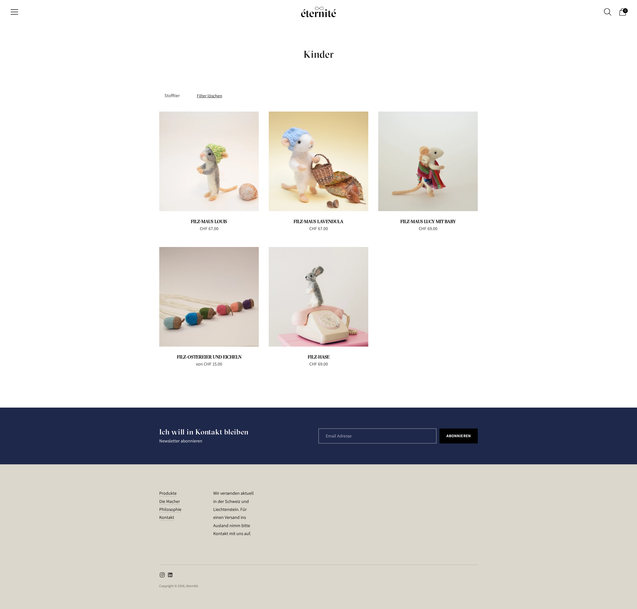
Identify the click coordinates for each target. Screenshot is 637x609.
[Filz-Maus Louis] (209, 161)
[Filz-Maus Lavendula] (318, 161)
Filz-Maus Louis (209, 221)
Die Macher (169, 501)
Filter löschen (209, 96)
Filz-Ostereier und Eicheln (209, 357)
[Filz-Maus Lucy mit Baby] (428, 161)
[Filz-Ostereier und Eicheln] (209, 297)
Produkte (168, 493)
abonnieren (458, 435)
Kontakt (166, 517)
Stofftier (172, 95)
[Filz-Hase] (318, 297)
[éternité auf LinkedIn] (170, 576)
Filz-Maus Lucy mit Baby (428, 221)
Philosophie (170, 509)
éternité (192, 586)
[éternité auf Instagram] (162, 576)
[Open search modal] (608, 12)
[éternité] (318, 12)
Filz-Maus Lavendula (318, 221)
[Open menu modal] (14, 12)
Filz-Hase (318, 357)
